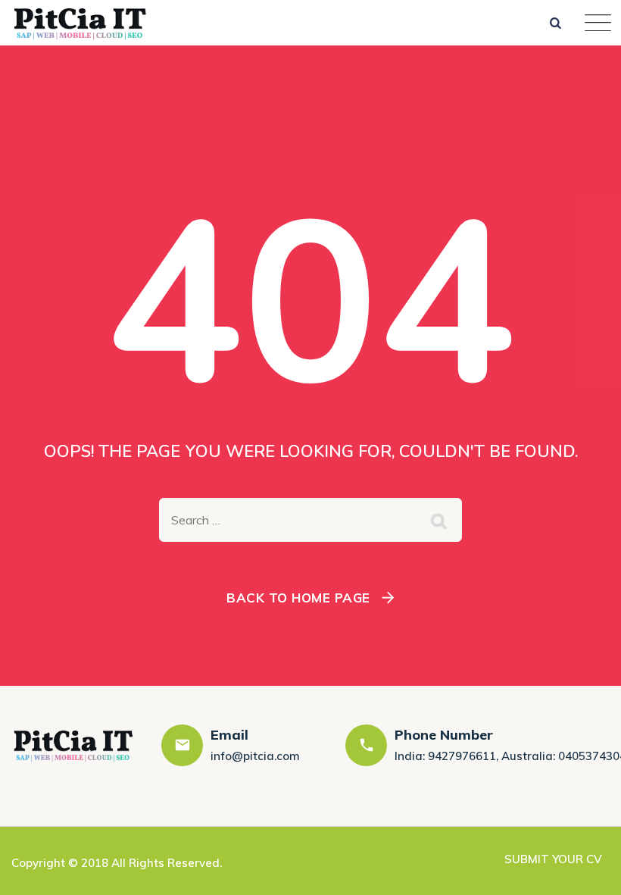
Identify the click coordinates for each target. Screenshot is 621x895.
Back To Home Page (298, 598)
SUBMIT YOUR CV (553, 859)
